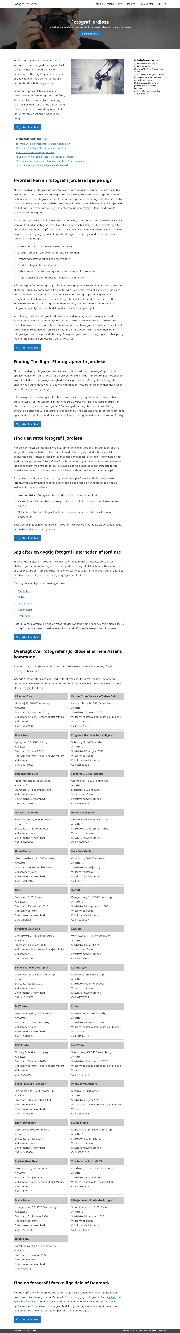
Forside (99, 4)
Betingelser (162, 1331)
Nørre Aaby (25, 603)
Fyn (120, 4)
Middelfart (24, 591)
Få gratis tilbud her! (90, 33)
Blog (145, 1331)
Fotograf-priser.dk (26, 4)
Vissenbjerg (25, 609)
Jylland (110, 4)
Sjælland (130, 4)
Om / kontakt (146, 4)
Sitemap (152, 1331)
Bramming (24, 616)
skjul (46, 138)
